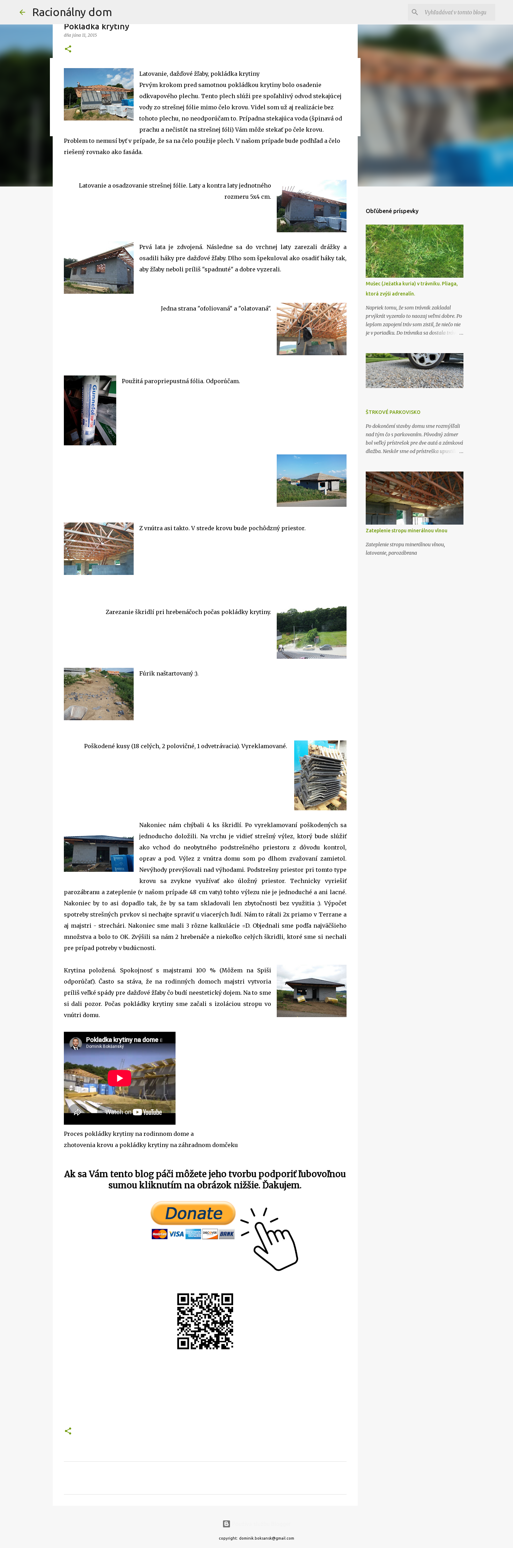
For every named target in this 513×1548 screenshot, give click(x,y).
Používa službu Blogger (261, 1524)
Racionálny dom (72, 12)
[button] (68, 49)
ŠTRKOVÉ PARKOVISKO (393, 412)
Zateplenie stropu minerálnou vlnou (406, 530)
